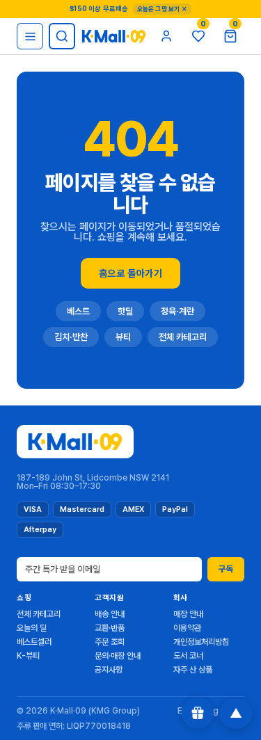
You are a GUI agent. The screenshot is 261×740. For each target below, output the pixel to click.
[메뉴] (30, 36)
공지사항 (108, 670)
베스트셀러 (34, 642)
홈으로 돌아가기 (130, 273)
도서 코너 (188, 656)
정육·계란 (177, 311)
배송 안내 (110, 614)
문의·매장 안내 (118, 656)
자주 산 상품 (192, 670)
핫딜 (125, 311)
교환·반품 (110, 628)
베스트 (78, 311)
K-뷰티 (28, 656)
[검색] (62, 36)
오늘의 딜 (32, 628)
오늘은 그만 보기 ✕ (162, 9)
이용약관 (187, 628)
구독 (226, 569)
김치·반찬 (71, 337)
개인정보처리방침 (201, 642)
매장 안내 (188, 614)
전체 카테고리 (183, 337)
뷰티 (123, 337)
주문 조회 (110, 642)
